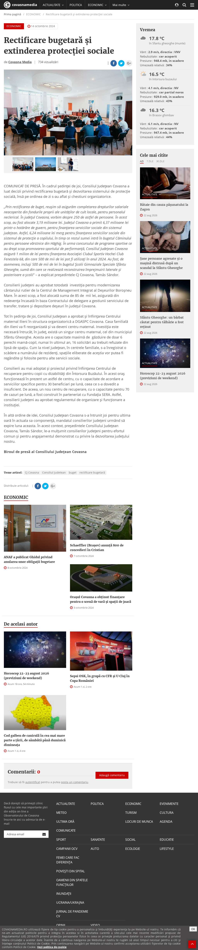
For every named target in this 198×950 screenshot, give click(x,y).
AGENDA (166, 821)
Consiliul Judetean (54, 472)
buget (72, 472)
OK (193, 929)
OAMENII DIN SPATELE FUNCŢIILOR (72, 882)
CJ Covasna (32, 472)
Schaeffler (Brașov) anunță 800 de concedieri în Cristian (97, 547)
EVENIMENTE (169, 804)
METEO (61, 812)
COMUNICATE (66, 830)
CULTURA (166, 812)
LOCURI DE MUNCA (139, 821)
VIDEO (95, 925)
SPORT (61, 839)
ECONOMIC (14, 26)
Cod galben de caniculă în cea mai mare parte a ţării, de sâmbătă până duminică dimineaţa (35, 740)
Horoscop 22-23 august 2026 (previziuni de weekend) (26, 675)
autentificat (32, 782)
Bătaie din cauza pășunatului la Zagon (164, 207)
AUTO (95, 849)
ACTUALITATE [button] (52, 5)
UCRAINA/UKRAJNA (70, 902)
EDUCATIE (167, 839)
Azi (142, 161)
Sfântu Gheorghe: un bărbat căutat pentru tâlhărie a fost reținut (162, 322)
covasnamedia (24, 4)
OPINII (60, 925)
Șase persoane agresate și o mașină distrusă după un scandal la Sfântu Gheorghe (161, 263)
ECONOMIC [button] (96, 5)
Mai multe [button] (120, 5)
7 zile (150, 161)
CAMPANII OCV (67, 849)
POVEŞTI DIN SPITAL (70, 871)
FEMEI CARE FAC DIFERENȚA (67, 859)
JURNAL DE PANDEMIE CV (72, 913)
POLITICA (76, 5)
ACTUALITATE (149, 194)
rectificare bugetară (92, 472)
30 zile (160, 161)
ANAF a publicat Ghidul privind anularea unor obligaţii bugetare (29, 559)
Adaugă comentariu (112, 775)
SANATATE (98, 839)
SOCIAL (130, 839)
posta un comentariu (74, 782)
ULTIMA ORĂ (65, 821)
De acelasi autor (21, 624)
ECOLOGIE (132, 849)
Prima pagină (12, 14)
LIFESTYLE (167, 849)
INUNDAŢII (63, 893)
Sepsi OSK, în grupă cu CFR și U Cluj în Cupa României (100, 678)
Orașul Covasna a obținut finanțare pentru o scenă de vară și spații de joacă (100, 599)
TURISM (131, 812)
